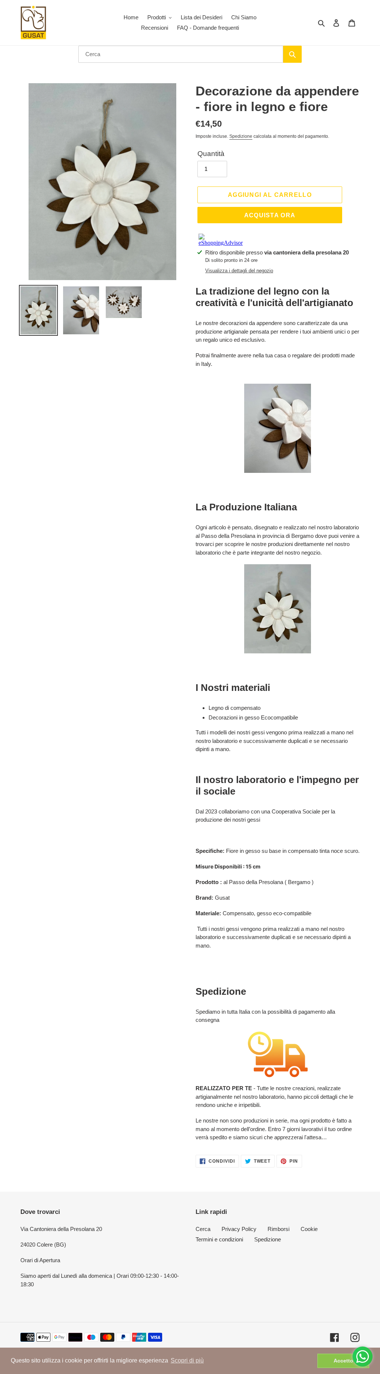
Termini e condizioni (219, 1239)
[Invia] (292, 54)
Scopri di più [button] (187, 1360)
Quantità (211, 153)
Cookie (309, 1229)
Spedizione (240, 136)
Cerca (203, 1229)
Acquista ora (270, 215)
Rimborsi (278, 1229)
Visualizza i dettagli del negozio (239, 270)
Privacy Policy (239, 1229)
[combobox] (180, 54)
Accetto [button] (343, 1361)
